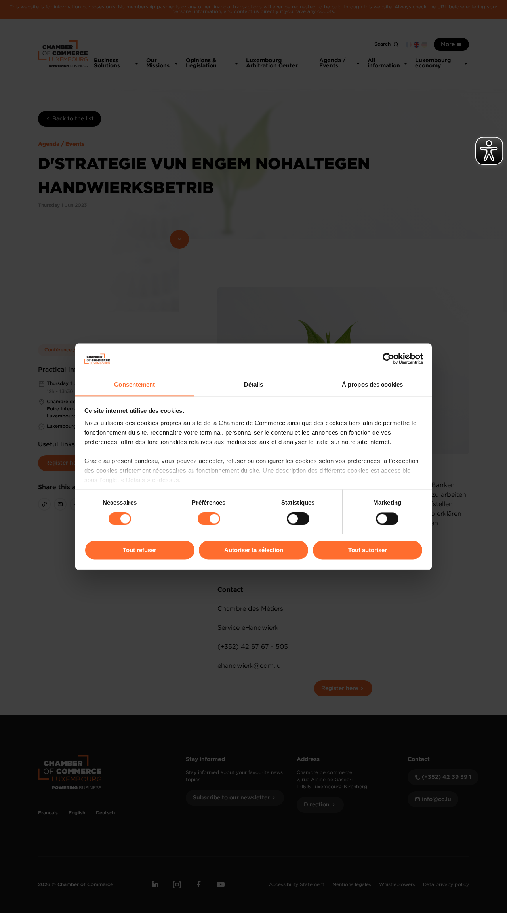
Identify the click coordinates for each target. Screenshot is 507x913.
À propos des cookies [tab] (372, 384)
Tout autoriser (367, 550)
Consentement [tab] (134, 384)
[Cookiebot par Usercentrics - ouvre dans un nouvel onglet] (388, 358)
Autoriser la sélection (253, 550)
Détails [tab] (253, 384)
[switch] (209, 518)
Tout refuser (139, 550)
